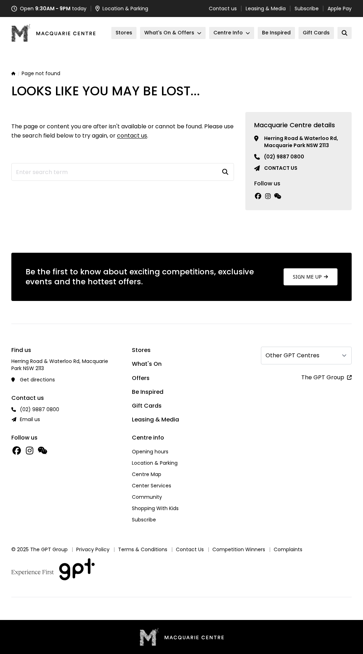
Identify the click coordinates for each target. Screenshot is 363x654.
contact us (132, 136)
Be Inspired (147, 392)
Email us (30, 419)
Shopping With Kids (155, 508)
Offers (141, 378)
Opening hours (150, 451)
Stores (141, 350)
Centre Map (146, 474)
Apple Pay (340, 8)
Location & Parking (155, 462)
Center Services (151, 485)
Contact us (223, 8)
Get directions (37, 379)
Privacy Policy (93, 549)
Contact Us (190, 549)
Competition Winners (238, 549)
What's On (147, 363)
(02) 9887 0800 (284, 156)
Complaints (288, 549)
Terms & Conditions (142, 549)
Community (147, 497)
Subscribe (307, 8)
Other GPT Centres (292, 355)
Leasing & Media (266, 8)
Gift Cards (147, 405)
